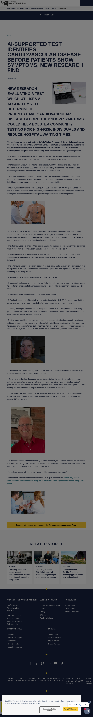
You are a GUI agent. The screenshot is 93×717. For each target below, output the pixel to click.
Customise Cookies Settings (49, 710)
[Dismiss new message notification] (89, 702)
